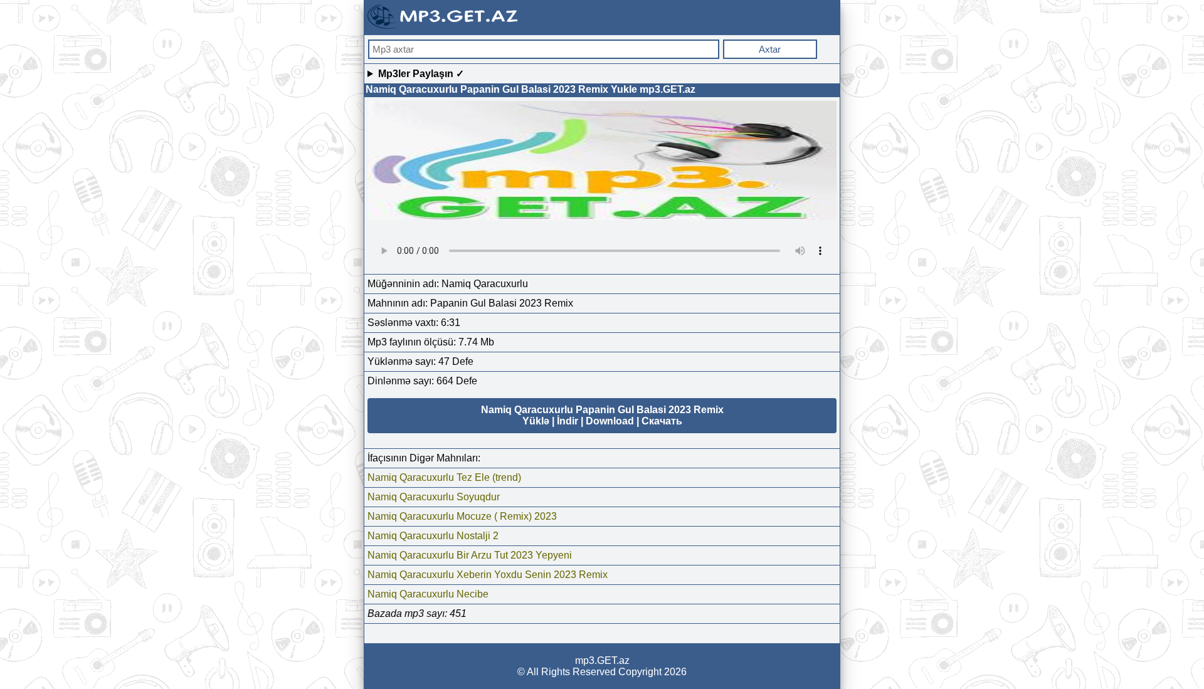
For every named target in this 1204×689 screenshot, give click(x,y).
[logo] (444, 27)
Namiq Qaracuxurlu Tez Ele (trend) (444, 477)
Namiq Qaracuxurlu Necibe (427, 594)
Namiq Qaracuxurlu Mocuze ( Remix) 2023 (462, 516)
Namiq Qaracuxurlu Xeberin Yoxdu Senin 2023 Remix (487, 574)
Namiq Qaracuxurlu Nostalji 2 (433, 535)
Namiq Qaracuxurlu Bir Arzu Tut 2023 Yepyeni (469, 555)
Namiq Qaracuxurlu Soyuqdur (433, 497)
